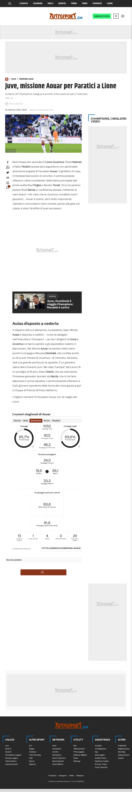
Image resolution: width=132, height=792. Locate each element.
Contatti (98, 745)
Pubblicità (122, 745)
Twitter (71, 775)
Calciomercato (11, 764)
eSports (32, 764)
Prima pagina (78, 752)
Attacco (47, 421)
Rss (74, 745)
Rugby (31, 749)
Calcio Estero (10, 761)
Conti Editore (57, 764)
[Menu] (9, 3)
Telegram (80, 775)
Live (7, 745)
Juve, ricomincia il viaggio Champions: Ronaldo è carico (60, 304)
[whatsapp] (7, 167)
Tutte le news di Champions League (61, 548)
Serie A (50, 3)
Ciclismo (32, 752)
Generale (17, 421)
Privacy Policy (101, 764)
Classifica (23, 3)
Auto (54, 745)
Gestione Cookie (102, 761)
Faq (96, 752)
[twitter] (7, 172)
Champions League (26, 79)
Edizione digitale (80, 755)
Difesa (25, 421)
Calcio (13, 79)
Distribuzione (36, 421)
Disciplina (56, 421)
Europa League (11, 758)
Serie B (8, 752)
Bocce (31, 761)
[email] (7, 177)
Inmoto (55, 752)
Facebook (52, 775)
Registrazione (123, 749)
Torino (74, 3)
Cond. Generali (101, 767)
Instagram (63, 775)
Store (75, 758)
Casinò (110, 3)
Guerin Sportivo (58, 758)
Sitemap (76, 761)
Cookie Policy (100, 758)
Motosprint (56, 755)
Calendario (37, 3)
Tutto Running (35, 755)
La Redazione (100, 749)
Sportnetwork (58, 761)
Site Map (121, 752)
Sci (30, 745)
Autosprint (56, 749)
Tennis (84, 3)
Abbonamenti (79, 749)
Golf (31, 758)
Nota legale (100, 755)
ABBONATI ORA (101, 16)
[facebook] (7, 162)
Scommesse (97, 3)
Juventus (62, 3)
